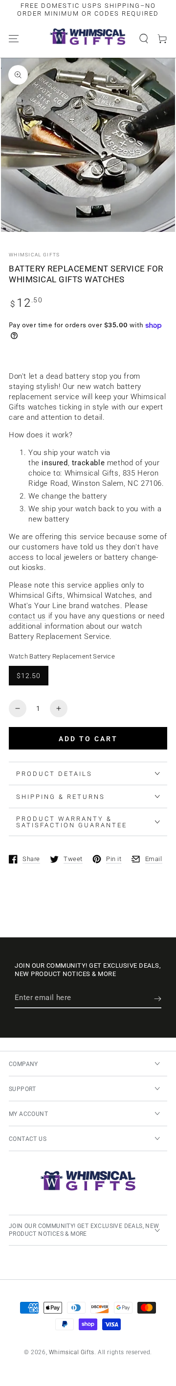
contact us (27, 616)
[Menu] (13, 38)
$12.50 (29, 676)
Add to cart (88, 739)
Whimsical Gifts (34, 254)
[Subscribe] (157, 998)
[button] (143, 38)
